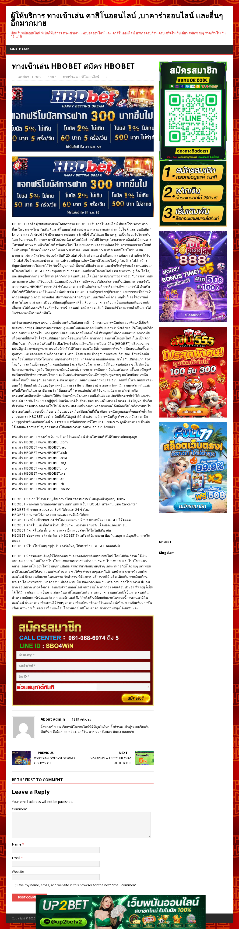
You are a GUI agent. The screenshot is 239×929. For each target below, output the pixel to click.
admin (52, 77)
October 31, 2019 (29, 77)
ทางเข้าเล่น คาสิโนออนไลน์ (81, 77)
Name (17, 844)
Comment (19, 809)
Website (18, 871)
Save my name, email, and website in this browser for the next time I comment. (77, 885)
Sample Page (19, 49)
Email (16, 858)
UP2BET (165, 541)
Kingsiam (167, 552)
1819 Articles (81, 719)
